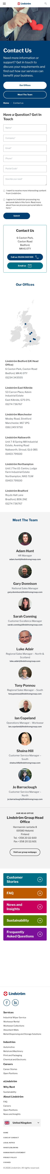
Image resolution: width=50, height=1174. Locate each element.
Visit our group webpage (25, 852)
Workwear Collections (13, 1026)
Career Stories (10, 1069)
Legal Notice (9, 1142)
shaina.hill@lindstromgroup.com (25, 763)
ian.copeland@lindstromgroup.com (25, 726)
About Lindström (13, 1096)
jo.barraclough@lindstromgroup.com (25, 799)
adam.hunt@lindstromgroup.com (25, 559)
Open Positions (10, 1073)
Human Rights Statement (14, 1152)
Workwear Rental (11, 1021)
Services (8, 1012)
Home (6, 103)
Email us (25, 266)
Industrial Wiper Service (14, 1017)
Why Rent (9, 1087)
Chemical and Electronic (14, 1059)
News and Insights (12, 1114)
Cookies (7, 1162)
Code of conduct (11, 1137)
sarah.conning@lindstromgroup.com (25, 625)
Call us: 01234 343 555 (25, 257)
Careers (8, 1064)
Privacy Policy (10, 1157)
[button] (45, 3)
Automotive (9, 1047)
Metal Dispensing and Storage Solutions (22, 1034)
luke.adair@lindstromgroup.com (25, 661)
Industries (9, 1042)
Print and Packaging (12, 1055)
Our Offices (25, 85)
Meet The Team (25, 94)
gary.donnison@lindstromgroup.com (25, 592)
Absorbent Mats (11, 1030)
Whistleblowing (10, 1147)
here (8, 208)
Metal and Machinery (13, 1051)
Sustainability (9, 1092)
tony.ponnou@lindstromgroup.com (25, 694)
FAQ (5, 1102)
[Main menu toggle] (4, 3)
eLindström (10, 1081)
